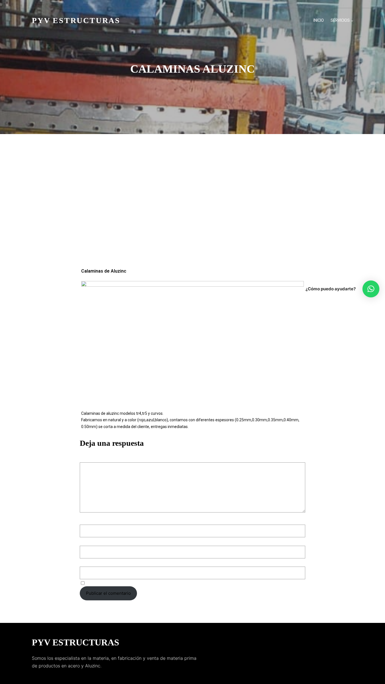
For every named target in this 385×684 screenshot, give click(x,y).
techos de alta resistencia (239, 227)
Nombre (89, 520)
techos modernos (152, 234)
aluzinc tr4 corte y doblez (144, 196)
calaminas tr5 (285, 204)
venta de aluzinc (279, 234)
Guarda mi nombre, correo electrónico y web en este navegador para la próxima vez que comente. (184, 582)
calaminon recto (203, 212)
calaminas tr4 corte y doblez (237, 204)
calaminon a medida (161, 212)
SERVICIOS (340, 20)
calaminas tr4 (189, 204)
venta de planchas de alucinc (147, 242)
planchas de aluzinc (204, 219)
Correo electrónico (100, 540)
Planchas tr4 (241, 219)
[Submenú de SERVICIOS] (352, 20)
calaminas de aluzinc (236, 196)
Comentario (93, 458)
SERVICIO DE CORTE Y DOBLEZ (175, 227)
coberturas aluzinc (242, 212)
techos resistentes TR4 (197, 234)
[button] (370, 288)
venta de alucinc (241, 234)
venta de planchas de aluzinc (212, 242)
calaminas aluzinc (193, 196)
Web (84, 562)
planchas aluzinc (163, 219)
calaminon (127, 212)
